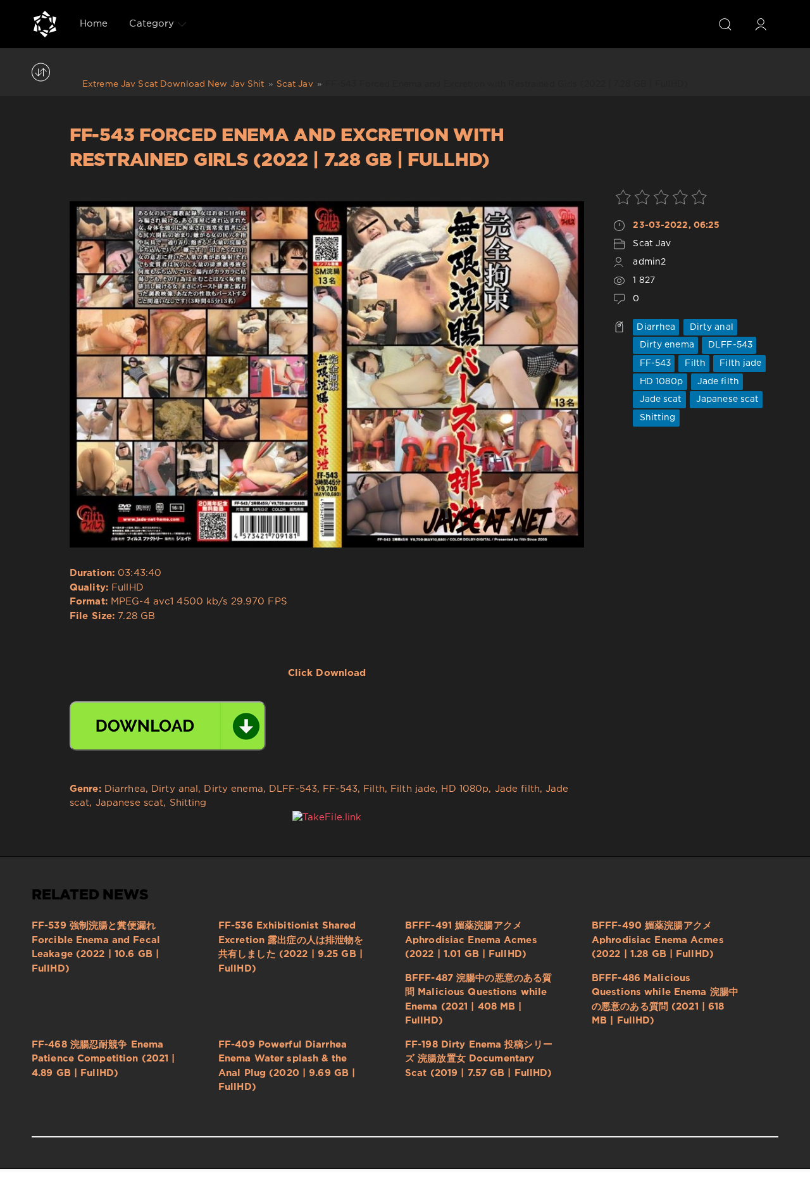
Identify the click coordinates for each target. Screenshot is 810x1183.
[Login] (760, 24)
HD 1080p (660, 381)
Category (151, 24)
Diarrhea (656, 327)
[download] (168, 726)
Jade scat (659, 399)
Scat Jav (652, 243)
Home (94, 24)
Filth (694, 363)
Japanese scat (726, 399)
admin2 (649, 262)
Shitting (656, 418)
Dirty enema (665, 345)
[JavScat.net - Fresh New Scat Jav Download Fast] (45, 24)
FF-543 (654, 363)
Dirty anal (710, 327)
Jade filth (717, 381)
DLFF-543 (729, 345)
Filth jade (739, 363)
